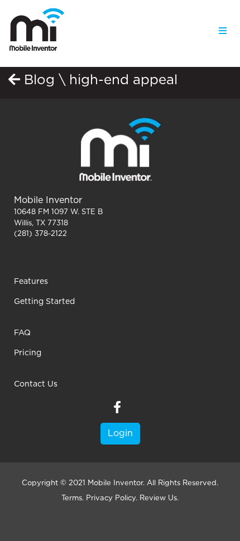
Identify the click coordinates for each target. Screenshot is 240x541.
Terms (71, 498)
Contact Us (35, 384)
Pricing (27, 353)
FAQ (22, 333)
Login (120, 433)
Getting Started (44, 302)
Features (31, 282)
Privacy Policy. (111, 498)
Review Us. (159, 498)
